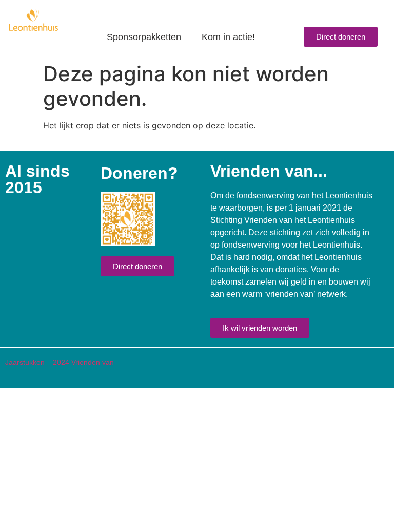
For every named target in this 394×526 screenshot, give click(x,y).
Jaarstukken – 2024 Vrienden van (59, 362)
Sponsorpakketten (144, 37)
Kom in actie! (228, 37)
